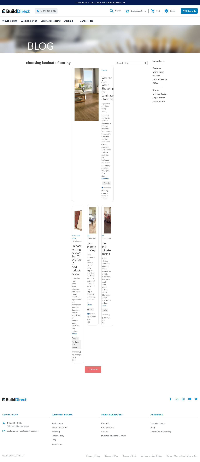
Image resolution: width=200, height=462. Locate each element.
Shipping (56, 431)
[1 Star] (102, 188)
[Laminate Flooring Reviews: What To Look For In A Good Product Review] (78, 209)
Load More (93, 369)
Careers (104, 431)
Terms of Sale (129, 456)
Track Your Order (60, 427)
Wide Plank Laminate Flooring (105, 248)
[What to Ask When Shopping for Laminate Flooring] (86, 77)
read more (105, 178)
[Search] (145, 63)
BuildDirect (19, 456)
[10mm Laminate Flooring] (92, 211)
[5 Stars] (110, 188)
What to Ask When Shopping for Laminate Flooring (107, 88)
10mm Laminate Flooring (90, 246)
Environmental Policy (151, 456)
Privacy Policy (93, 456)
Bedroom (157, 68)
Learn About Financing (161, 431)
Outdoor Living (160, 79)
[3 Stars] (106, 188)
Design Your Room (138, 11)
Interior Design (160, 94)
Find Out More (114, 2)
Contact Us (57, 444)
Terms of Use (111, 456)
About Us (105, 423)
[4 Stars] (108, 188)
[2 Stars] (104, 188)
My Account (57, 423)
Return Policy (58, 435)
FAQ (54, 439)
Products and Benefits (74, 236)
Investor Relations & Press (113, 435)
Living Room (158, 72)
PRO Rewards (189, 11)
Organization (159, 98)
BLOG (41, 46)
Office (155, 83)
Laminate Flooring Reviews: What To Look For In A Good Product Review (75, 260)
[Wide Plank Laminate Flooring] (107, 210)
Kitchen (156, 76)
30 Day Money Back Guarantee (182, 456)
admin (103, 111)
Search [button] (118, 11)
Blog (153, 427)
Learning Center (158, 423)
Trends (156, 90)
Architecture (159, 101)
